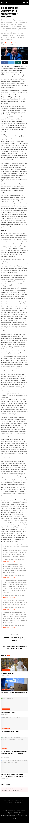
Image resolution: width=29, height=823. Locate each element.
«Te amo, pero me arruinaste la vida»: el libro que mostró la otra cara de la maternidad (13, 753)
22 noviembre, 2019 (8, 45)
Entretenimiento (19, 802)
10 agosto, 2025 (5, 734)
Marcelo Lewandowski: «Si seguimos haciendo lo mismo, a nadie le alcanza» (13, 775)
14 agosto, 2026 (5, 675)
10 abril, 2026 (5, 694)
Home (5, 800)
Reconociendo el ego (8, 712)
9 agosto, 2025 (5, 757)
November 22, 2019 (9, 561)
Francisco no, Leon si (7, 673)
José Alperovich (14, 66)
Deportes (22, 800)
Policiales (15, 800)
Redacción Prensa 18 (10, 43)
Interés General (9, 802)
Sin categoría (6, 670)
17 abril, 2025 (5, 778)
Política (10, 800)
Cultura (4, 748)
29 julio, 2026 (5, 714)
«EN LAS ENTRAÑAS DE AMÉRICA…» (11, 732)
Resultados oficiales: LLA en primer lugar (14, 693)
